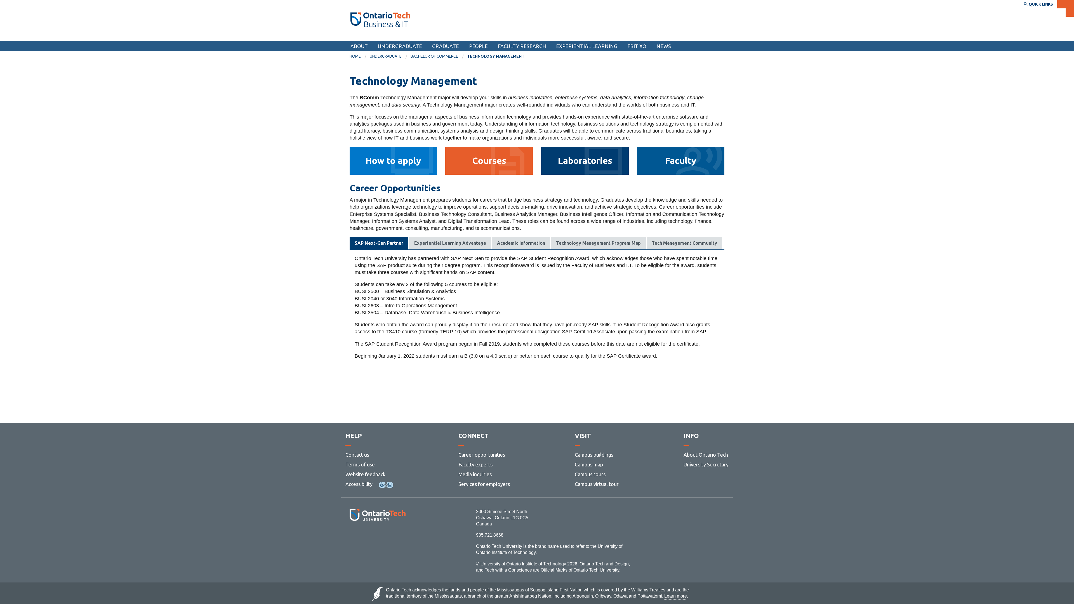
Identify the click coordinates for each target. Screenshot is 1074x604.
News (663, 46)
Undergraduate (400, 46)
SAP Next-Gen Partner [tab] (379, 243)
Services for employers (484, 484)
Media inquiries (475, 474)
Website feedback (365, 474)
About (359, 46)
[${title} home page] (380, 19)
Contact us (357, 454)
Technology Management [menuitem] (495, 56)
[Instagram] (377, 536)
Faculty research (522, 46)
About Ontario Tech (706, 454)
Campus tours (590, 474)
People (478, 46)
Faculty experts (475, 464)
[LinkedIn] (390, 536)
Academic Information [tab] (521, 243)
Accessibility (359, 484)
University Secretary (706, 464)
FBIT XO (636, 46)
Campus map (589, 464)
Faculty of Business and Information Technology (412, 36)
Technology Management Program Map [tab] (598, 243)
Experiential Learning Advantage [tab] (450, 243)
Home (355, 56)
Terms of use (360, 464)
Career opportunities (481, 454)
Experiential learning (586, 46)
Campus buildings (594, 454)
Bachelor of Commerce (434, 56)
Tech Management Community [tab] (684, 243)
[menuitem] (360, 56)
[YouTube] (403, 536)
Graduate (445, 46)
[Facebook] (352, 536)
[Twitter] (365, 536)
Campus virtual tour (597, 484)
